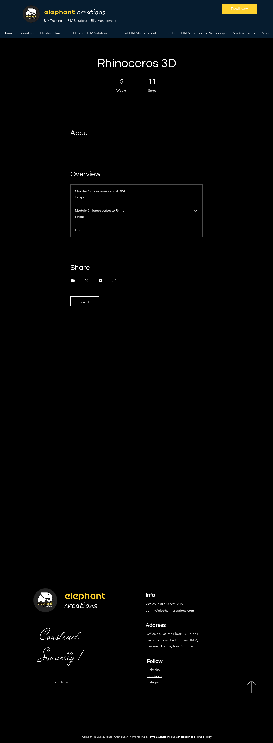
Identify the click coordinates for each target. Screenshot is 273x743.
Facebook (154, 676)
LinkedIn (153, 670)
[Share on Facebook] (73, 280)
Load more (83, 230)
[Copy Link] (113, 280)
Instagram (154, 682)
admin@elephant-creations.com (170, 610)
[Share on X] (86, 280)
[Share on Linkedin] (100, 280)
